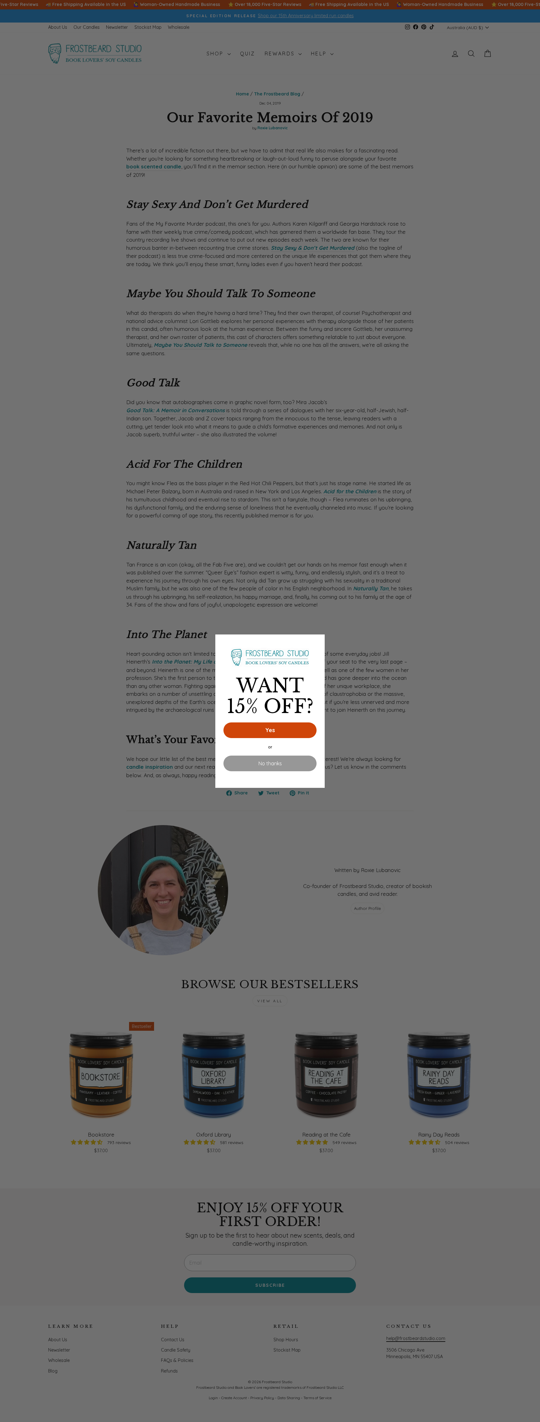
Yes (270, 730)
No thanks (270, 763)
